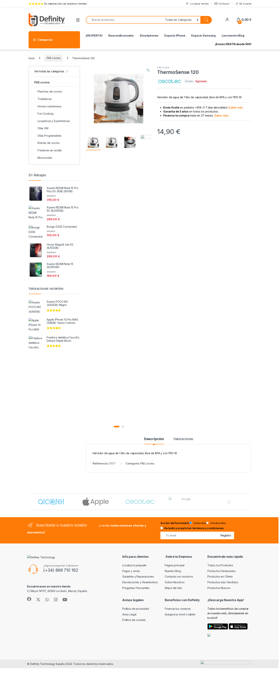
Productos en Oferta (220, 576)
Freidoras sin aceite (50, 150)
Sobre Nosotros (174, 582)
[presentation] (250, 502)
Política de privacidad (135, 608)
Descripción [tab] (154, 439)
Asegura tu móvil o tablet (180, 614)
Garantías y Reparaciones (138, 576)
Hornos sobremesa (49, 106)
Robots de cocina (48, 142)
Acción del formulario (174, 523)
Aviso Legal (129, 614)
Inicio (32, 58)
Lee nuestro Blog (233, 35)
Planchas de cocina (50, 91)
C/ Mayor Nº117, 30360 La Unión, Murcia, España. (57, 591)
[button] (148, 70)
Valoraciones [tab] (183, 439)
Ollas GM (43, 128)
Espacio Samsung (203, 35)
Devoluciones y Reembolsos (140, 582)
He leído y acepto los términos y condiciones (194, 528)
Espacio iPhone (174, 35)
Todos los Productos (220, 565)
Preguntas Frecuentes (136, 588)
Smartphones (149, 35)
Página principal (174, 565)
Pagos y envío (131, 571)
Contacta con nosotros (179, 576)
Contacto (224, 3)
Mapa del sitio (173, 588)
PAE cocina (53, 58)
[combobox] (124, 20)
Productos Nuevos (218, 588)
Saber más (236, 107)
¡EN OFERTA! (94, 35)
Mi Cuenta (245, 3)
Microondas (45, 157)
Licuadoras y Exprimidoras (54, 121)
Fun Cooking (45, 113)
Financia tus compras (177, 608)
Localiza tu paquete (134, 565)
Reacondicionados (121, 35)
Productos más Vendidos (222, 582)
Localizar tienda (199, 3)
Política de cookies (134, 620)
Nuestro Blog (173, 571)
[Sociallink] (29, 599)
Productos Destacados (221, 571)
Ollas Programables (49, 135)
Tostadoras (45, 99)
